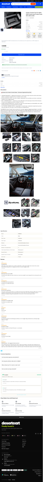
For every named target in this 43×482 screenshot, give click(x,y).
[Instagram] (36, 434)
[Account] (38, 4)
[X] (38, 434)
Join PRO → (3, 77)
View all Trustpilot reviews (21, 394)
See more (28, 30)
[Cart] (40, 4)
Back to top (21, 417)
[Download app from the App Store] (13, 475)
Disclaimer (38, 473)
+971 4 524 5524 (7, 465)
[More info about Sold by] (15, 57)
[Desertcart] (6, 4)
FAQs (39, 475)
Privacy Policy (38, 471)
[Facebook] (40, 434)
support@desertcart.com (9, 461)
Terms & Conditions (36, 470)
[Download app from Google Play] (5, 475)
